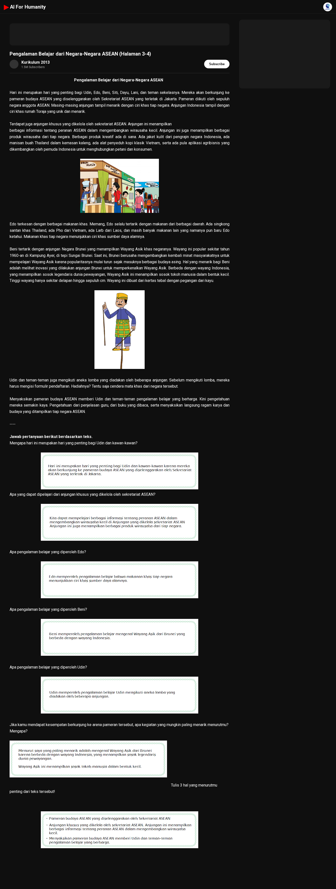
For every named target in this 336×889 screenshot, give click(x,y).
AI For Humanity (25, 7)
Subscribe (217, 64)
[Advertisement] (119, 34)
